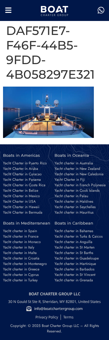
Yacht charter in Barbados (74, 269)
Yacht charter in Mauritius (74, 212)
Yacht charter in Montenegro (25, 263)
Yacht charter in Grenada (73, 280)
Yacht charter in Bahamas (73, 231)
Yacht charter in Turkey (20, 280)
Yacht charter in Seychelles (75, 207)
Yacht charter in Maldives (73, 201)
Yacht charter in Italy (18, 247)
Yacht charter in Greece (21, 269)
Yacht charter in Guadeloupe (76, 258)
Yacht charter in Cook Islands (77, 190)
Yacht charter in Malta (20, 253)
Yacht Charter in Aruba (20, 168)
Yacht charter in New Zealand (77, 168)
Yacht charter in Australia (73, 163)
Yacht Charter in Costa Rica (24, 185)
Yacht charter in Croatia (21, 258)
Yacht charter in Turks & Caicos (78, 236)
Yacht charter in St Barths (73, 253)
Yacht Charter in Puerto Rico (25, 163)
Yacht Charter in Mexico (21, 196)
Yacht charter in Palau (71, 196)
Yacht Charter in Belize (20, 190)
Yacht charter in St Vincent (74, 274)
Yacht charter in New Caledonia (79, 174)
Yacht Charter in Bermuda (22, 212)
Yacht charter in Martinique (75, 263)
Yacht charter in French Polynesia (80, 185)
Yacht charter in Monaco (22, 242)
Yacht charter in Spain (20, 231)
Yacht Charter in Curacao (22, 174)
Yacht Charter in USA (19, 201)
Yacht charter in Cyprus (21, 274)
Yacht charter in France (20, 236)
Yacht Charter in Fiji (69, 179)
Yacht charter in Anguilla (73, 242)
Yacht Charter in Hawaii (21, 207)
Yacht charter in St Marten (74, 247)
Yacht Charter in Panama (22, 179)
